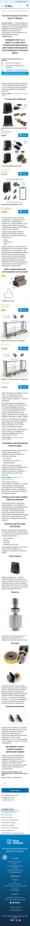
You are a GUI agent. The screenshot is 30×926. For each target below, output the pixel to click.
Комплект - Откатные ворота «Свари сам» (14, 379)
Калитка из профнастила (7, 830)
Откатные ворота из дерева (8, 822)
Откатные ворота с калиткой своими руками (12, 833)
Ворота (15, 864)
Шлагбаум (15, 868)
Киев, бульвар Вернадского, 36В (15, 899)
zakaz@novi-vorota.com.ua (15, 897)
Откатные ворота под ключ (8, 812)
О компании (15, 879)
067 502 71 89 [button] (21, 2)
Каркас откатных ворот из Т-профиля (13, 340)
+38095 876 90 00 (16, 910)
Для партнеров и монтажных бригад (15, 886)
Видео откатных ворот (7, 817)
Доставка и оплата (15, 884)
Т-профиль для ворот (7, 301)
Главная (4, 11)
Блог (15, 881)
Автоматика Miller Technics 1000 (11, 166)
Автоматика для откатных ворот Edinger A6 (14, 128)
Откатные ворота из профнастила (9, 827)
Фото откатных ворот (6, 814)
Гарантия (15, 888)
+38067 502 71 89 (16, 907)
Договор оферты (15, 890)
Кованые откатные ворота (8, 825)
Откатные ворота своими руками (9, 820)
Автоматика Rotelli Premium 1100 (11, 204)
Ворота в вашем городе (15, 870)
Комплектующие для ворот (15, 866)
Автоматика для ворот (15, 861)
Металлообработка (15, 872)
